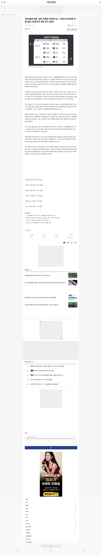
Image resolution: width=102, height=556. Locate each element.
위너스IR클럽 (29, 542)
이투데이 (3, 14)
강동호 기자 (27, 29)
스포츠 (15, 14)
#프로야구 (28, 230)
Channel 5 (28, 539)
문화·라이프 (9, 14)
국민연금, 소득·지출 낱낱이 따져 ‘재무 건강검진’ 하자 (38, 222)
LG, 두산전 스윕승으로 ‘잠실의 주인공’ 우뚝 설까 (37, 220)
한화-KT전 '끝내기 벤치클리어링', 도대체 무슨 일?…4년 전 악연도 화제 (43, 218)
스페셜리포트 (29, 536)
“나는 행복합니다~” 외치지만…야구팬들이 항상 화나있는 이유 (40, 215)
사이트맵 (84, 550)
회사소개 (18, 550)
